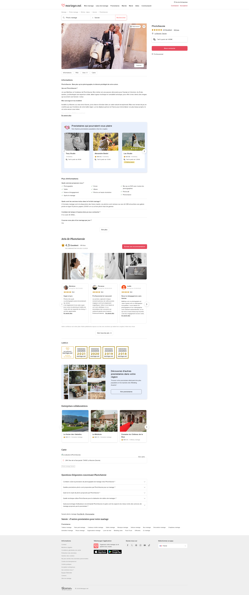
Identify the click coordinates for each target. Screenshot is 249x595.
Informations (67, 73)
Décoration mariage (159, 527)
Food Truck (128, 530)
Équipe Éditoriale (66, 573)
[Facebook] (127, 545)
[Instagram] (140, 545)
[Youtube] (144, 545)
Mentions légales (66, 547)
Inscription (184, 6)
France (165, 546)
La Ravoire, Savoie (161, 34)
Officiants (137, 530)
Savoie (94, 12)
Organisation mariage (93, 530)
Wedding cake (118, 530)
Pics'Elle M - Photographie (85, 514)
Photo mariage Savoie (68, 466)
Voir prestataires (126, 392)
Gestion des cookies (67, 556)
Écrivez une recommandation (134, 247)
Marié (131, 6)
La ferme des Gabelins (73, 434)
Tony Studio (70, 153)
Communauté (146, 6)
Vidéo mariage (110, 527)
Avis (85, 73)
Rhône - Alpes (85, 12)
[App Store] (100, 553)
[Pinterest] (136, 545)
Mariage (64, 12)
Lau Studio (128, 153)
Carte (94, 73)
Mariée (124, 6)
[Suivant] (144, 151)
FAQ (77, 73)
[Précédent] (64, 151)
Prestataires (114, 6)
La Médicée (97, 434)
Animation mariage (67, 530)
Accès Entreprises (182, 2)
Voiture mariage (135, 527)
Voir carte (141, 457)
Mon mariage (89, 6)
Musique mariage (122, 527)
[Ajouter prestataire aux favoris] (144, 26)
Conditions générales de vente (71, 550)
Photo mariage (74, 12)
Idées (137, 6)
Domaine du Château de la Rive (132, 435)
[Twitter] (132, 545)
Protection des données (69, 553)
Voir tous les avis (103, 333)
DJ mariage (146, 530)
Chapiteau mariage (174, 527)
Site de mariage (66, 578)
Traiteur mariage (66, 527)
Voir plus (104, 230)
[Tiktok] (149, 545)
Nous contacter (169, 48)
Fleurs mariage (80, 530)
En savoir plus (66, 115)
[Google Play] (115, 553)
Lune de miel (107, 530)
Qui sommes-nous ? (67, 570)
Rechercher (121, 18)
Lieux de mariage (102, 6)
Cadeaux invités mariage (95, 527)
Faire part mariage (79, 527)
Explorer (139, 65)
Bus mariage (147, 527)
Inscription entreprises (68, 567)
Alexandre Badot (101, 153)
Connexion (175, 6)
